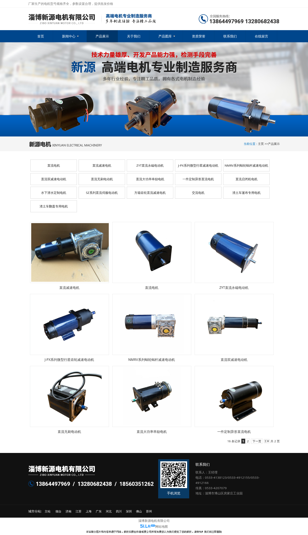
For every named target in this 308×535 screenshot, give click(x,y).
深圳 (129, 511)
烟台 (58, 511)
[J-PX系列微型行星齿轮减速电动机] (69, 324)
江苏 (79, 511)
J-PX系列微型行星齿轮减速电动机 (69, 359)
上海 (89, 511)
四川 (119, 511)
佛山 (139, 511)
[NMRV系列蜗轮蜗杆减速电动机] (151, 324)
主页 (261, 144)
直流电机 (151, 287)
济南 (68, 511)
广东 (99, 511)
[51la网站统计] (147, 526)
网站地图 (161, 526)
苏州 (149, 511)
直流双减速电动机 (234, 359)
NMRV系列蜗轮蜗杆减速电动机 (151, 359)
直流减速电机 (69, 287)
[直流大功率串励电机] (151, 396)
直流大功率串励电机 (152, 431)
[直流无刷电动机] (69, 396)
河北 (109, 511)
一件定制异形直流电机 (234, 431)
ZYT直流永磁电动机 (233, 287)
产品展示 (274, 144)
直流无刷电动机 (69, 431)
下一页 (256, 441)
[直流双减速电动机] (234, 324)
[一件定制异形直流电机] (234, 396)
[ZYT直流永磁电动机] (234, 252)
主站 (47, 511)
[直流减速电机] (69, 252)
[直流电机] (151, 252)
